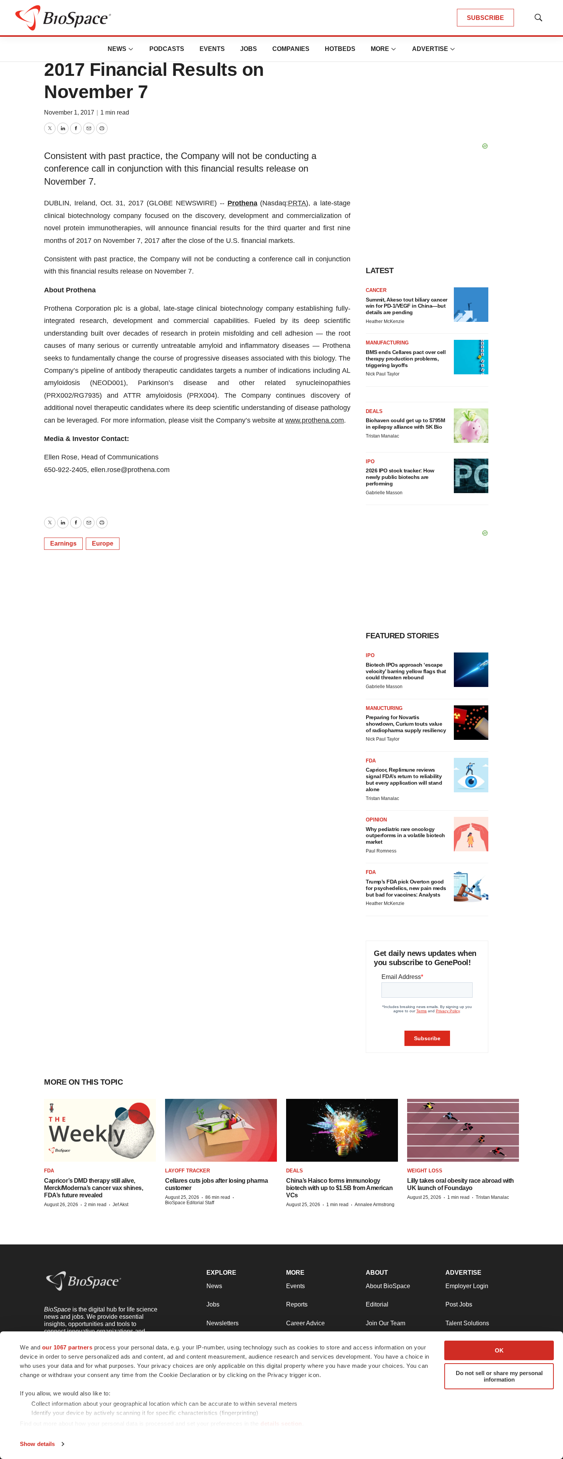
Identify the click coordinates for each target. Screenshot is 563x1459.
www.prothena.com (314, 420)
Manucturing (384, 708)
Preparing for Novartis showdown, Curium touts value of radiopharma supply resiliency (406, 723)
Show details (37, 1444)
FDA (371, 761)
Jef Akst (120, 1204)
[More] (131, 49)
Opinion (376, 820)
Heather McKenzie (385, 321)
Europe (102, 543)
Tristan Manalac (382, 436)
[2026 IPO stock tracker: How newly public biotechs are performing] (471, 476)
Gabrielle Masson (384, 492)
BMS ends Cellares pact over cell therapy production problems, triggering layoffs (405, 358)
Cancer (376, 290)
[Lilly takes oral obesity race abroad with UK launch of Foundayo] (463, 1130)
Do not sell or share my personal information (499, 1376)
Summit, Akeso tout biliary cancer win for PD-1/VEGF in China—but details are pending (406, 306)
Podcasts (166, 49)
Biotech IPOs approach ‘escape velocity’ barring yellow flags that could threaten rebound (406, 671)
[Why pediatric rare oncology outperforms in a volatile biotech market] (471, 834)
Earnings (63, 543)
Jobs (248, 49)
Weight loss (424, 1171)
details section (281, 1423)
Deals (374, 411)
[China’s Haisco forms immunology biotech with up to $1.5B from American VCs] (342, 1130)
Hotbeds (340, 49)
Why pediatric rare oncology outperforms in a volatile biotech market (405, 835)
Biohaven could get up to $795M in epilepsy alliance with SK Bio (405, 423)
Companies (290, 49)
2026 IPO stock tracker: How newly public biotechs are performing (400, 477)
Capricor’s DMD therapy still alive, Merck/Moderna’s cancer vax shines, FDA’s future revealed (93, 1187)
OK (499, 1350)
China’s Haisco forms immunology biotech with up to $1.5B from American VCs (339, 1187)
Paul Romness (381, 851)
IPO (370, 461)
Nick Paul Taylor (382, 374)
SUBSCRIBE (485, 18)
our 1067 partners (67, 1347)
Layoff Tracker (187, 1171)
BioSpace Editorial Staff (189, 1202)
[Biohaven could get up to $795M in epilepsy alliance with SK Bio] (471, 425)
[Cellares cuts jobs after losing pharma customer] (221, 1130)
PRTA (297, 203)
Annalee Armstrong (374, 1204)
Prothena (242, 203)
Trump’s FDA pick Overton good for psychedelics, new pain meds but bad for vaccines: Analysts (406, 888)
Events (212, 49)
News (117, 49)
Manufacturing (387, 343)
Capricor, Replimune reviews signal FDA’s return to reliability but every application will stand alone (404, 779)
